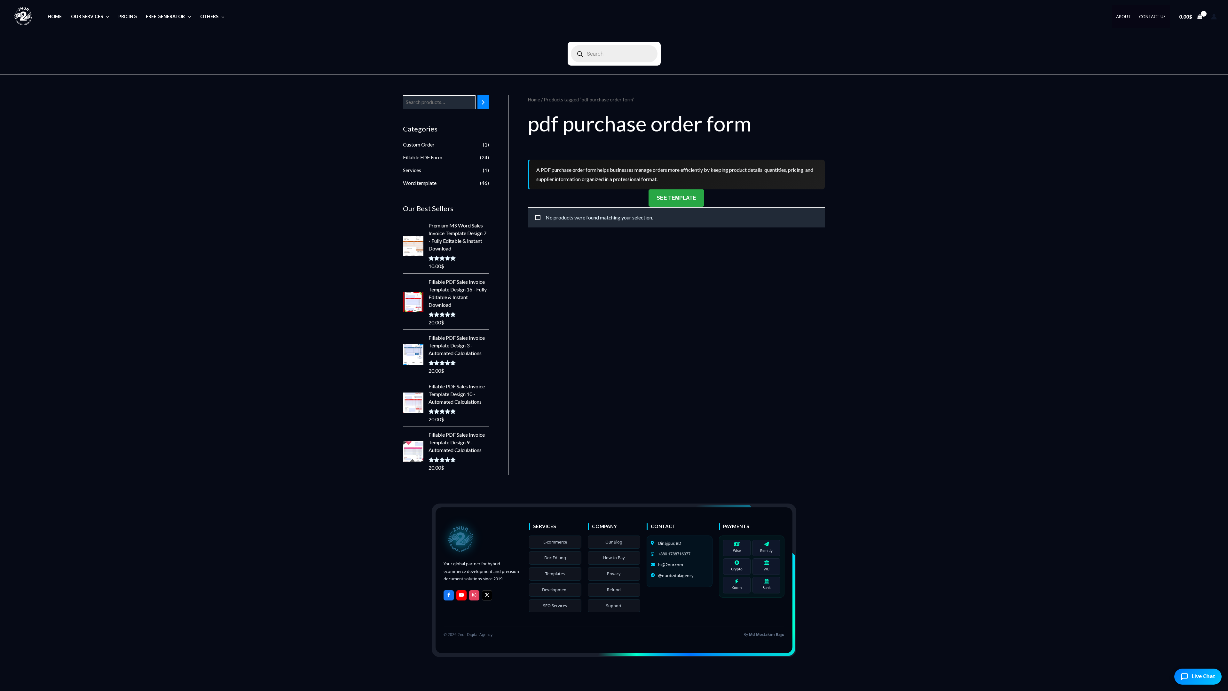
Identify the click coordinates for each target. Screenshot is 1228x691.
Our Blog (613, 542)
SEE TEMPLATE (676, 198)
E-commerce (555, 542)
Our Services (87, 16)
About (1123, 16)
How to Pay (614, 557)
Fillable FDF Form (422, 157)
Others (209, 16)
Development (555, 589)
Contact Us (1152, 16)
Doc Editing (555, 557)
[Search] (483, 102)
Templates (555, 573)
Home (55, 16)
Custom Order (419, 144)
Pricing (127, 16)
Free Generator (165, 16)
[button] (106, 16)
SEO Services (555, 605)
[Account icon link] (1214, 17)
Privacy (614, 573)
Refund (614, 589)
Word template (420, 183)
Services (412, 170)
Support (614, 605)
